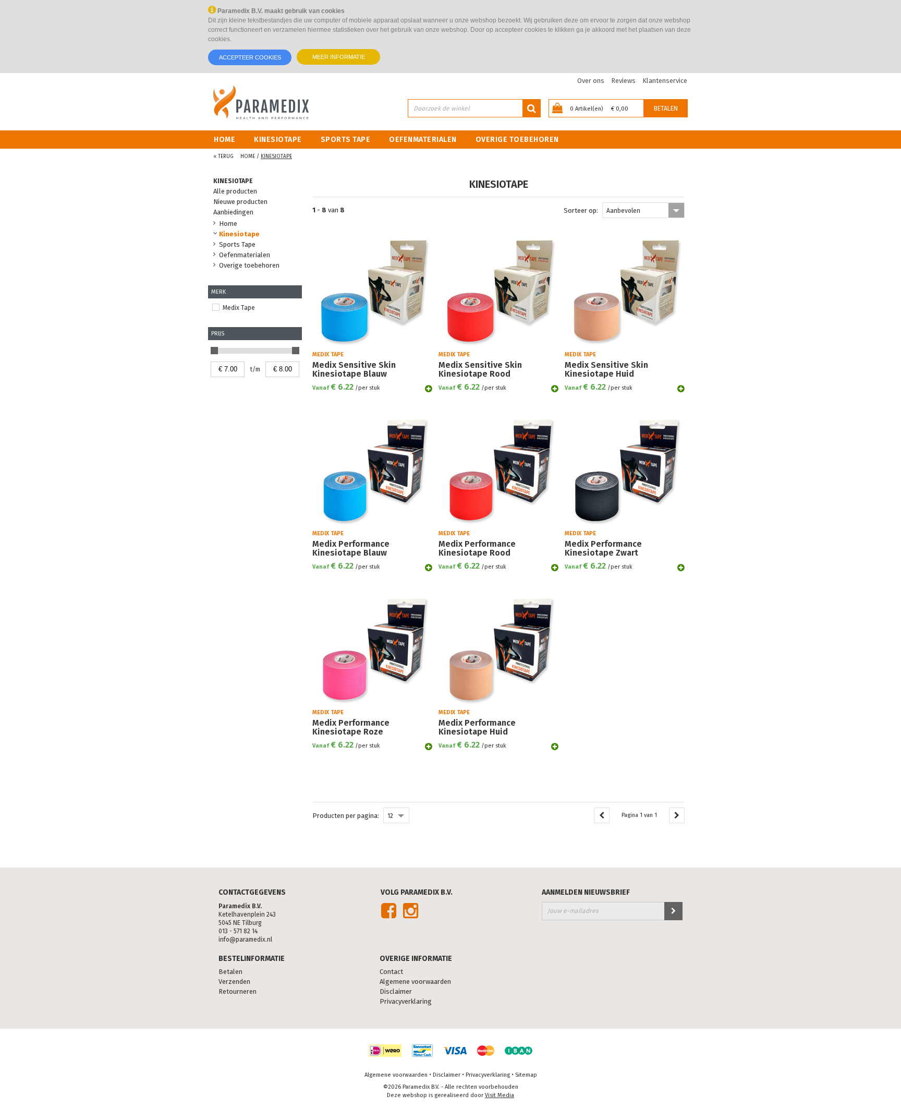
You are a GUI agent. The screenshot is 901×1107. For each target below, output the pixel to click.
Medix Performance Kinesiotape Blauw (350, 548)
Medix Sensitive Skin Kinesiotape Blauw (354, 369)
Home (224, 139)
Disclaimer (396, 991)
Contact (391, 972)
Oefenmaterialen (423, 139)
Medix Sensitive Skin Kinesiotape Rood (480, 369)
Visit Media (499, 1095)
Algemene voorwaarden (415, 981)
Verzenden (234, 981)
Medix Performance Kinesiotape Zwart (603, 548)
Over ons (590, 81)
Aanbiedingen (233, 212)
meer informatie (338, 57)
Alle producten (235, 191)
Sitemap (526, 1075)
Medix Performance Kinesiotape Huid (477, 727)
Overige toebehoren (517, 139)
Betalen (666, 108)
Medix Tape (239, 307)
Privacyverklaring (406, 1001)
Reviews (623, 81)
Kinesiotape (278, 139)
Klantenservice (664, 81)
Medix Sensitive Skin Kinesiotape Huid (606, 369)
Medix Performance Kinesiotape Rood (477, 548)
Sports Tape (346, 139)
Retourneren (237, 991)
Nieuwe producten (240, 202)
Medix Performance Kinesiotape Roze (350, 727)
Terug (223, 156)
